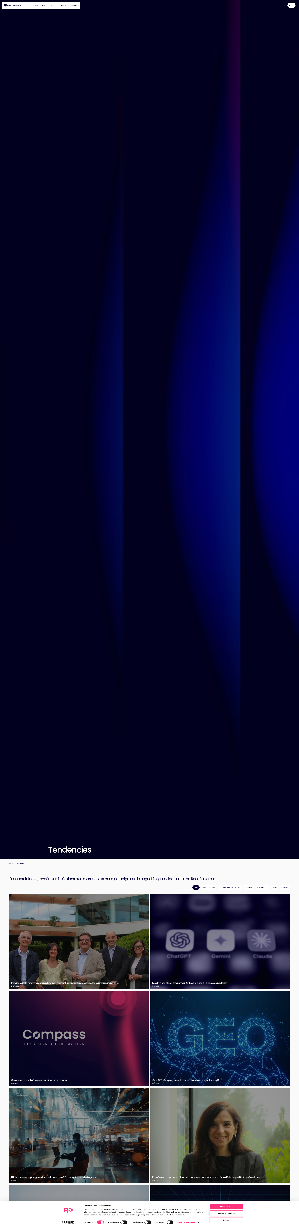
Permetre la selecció (226, 1213)
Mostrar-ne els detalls (187, 1222)
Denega (226, 1220)
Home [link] (11, 863)
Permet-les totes (226, 1207)
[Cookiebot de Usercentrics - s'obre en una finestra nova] (68, 1222)
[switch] (123, 1222)
